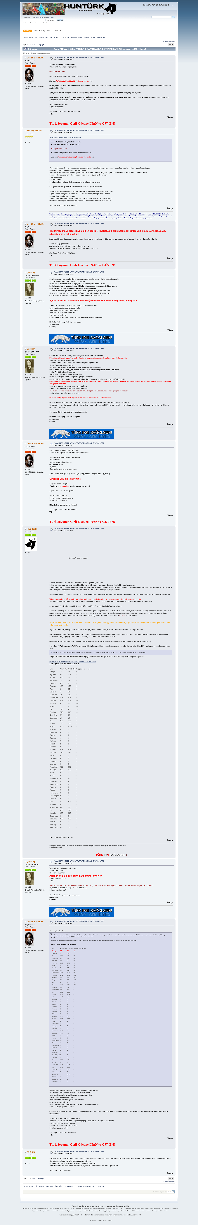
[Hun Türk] (32, 529)
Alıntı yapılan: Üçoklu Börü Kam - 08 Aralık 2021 (65, 137)
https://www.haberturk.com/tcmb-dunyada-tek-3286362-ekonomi (72, 661)
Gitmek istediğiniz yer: (160, 1191)
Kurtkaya (31, 1152)
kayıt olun (50, 17)
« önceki (166, 41)
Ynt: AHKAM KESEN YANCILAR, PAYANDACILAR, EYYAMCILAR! (79, 57)
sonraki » (172, 41)
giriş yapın (39, 17)
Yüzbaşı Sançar (34, 131)
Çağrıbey (31, 272)
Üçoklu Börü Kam (35, 58)
